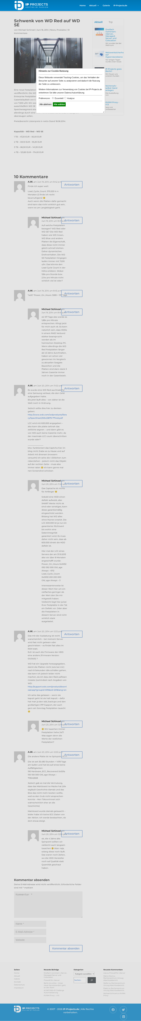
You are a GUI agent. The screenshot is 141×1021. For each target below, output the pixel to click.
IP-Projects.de (120, 6)
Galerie (106, 6)
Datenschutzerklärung (74, 92)
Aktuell (92, 6)
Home (83, 6)
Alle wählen (59, 104)
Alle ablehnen (45, 104)
